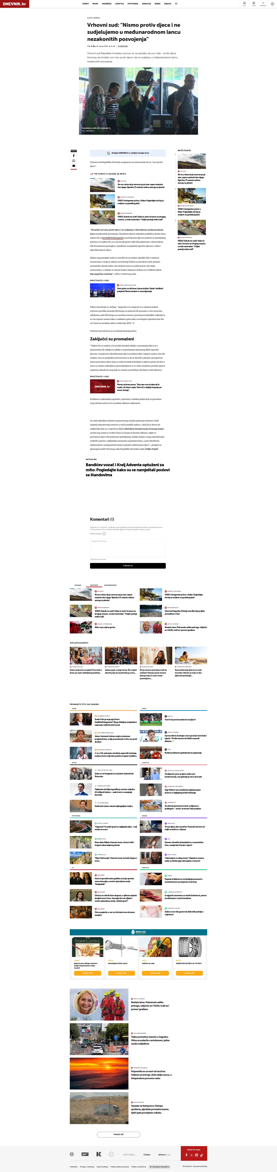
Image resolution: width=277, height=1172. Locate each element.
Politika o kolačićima (138, 1167)
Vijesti (85, 4)
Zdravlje (146, 4)
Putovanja (133, 4)
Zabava (167, 4)
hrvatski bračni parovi (112, 238)
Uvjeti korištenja (102, 1167)
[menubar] (272, 4)
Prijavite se (128, 566)
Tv (176, 4)
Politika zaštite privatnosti (119, 1167)
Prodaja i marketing (87, 1167)
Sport (95, 4)
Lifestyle (119, 4)
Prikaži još (119, 1134)
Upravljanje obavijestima (160, 1167)
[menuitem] (272, 4)
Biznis (157, 4)
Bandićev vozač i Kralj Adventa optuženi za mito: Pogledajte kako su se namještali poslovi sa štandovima (128, 470)
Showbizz (106, 4)
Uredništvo (74, 1167)
